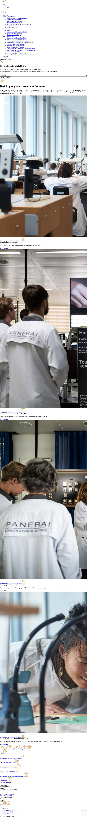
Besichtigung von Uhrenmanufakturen (17, 18)
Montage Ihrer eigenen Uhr (14, 19)
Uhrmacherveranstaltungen (14, 35)
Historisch (9, 30)
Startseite (5, 15)
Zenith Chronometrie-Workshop (15, 47)
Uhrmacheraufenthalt (12, 27)
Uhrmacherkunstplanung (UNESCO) (17, 32)
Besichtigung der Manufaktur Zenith (16, 38)
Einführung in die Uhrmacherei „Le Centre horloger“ (21, 48)
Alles (1, 753)
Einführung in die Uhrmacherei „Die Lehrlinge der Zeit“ (22, 50)
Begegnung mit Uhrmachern (14, 22)
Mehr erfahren (4, 248)
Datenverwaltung (8, 812)
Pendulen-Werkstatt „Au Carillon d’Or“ (17, 53)
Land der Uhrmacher (9, 29)
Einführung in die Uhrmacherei (15, 21)
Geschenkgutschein (8, 36)
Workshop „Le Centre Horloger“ (15, 45)
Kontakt (5, 56)
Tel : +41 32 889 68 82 (6, 795)
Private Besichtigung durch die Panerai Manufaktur (20, 42)
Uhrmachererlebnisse (9, 16)
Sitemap (5, 808)
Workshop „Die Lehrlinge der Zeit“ (16, 44)
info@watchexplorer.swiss (7, 794)
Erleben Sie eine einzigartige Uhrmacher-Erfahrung (20, 54)
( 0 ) (5, 12)
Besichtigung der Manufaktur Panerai (17, 39)
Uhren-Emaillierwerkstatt (13, 51)
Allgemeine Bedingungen (10, 810)
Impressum (6, 813)
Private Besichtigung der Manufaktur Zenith (18, 41)
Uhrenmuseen (10, 25)
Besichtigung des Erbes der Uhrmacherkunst (19, 24)
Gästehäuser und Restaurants (14, 33)
